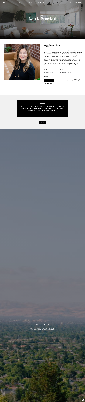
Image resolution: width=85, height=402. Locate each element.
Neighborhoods (28, 2)
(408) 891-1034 (67, 70)
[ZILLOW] (68, 83)
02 (42, 119)
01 (40, 119)
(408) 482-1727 (78, 2)
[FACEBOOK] (75, 80)
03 (44, 119)
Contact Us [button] (42, 334)
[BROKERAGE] (72, 80)
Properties (11, 2)
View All (42, 122)
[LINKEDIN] (68, 80)
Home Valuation (63, 2)
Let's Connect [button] (48, 80)
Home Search (19, 2)
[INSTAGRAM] (79, 80)
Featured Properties (50, 83)
